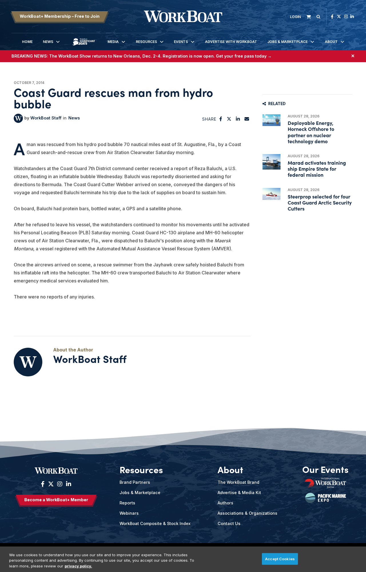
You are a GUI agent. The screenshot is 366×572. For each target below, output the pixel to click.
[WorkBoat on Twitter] (339, 16)
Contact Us (229, 523)
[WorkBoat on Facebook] (332, 16)
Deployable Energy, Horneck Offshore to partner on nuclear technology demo (311, 132)
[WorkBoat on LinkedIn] (352, 16)
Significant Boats (84, 46)
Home (27, 42)
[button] (221, 119)
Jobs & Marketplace (287, 42)
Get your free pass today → (244, 56)
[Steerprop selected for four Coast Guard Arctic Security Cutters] (271, 194)
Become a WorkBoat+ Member (56, 499)
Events (181, 42)
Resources (146, 42)
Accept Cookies (280, 558)
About (331, 42)
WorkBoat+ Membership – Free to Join (60, 16)
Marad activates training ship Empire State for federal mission (317, 168)
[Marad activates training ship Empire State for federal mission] (271, 162)
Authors (225, 502)
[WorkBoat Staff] (18, 118)
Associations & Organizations (247, 513)
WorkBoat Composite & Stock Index (155, 523)
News (48, 42)
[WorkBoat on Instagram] (346, 16)
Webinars (129, 513)
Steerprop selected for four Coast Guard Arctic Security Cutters (320, 202)
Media (113, 42)
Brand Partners (135, 482)
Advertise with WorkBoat (231, 42)
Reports (127, 502)
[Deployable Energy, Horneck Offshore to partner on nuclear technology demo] (271, 120)
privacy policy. (78, 566)
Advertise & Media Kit (239, 492)
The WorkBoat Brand (238, 482)
